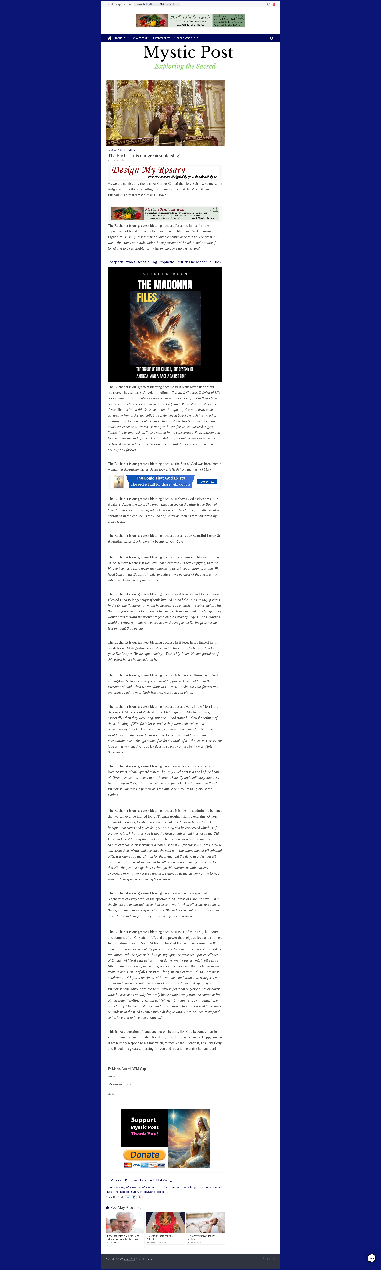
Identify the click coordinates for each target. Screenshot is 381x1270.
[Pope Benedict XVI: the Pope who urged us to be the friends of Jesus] (125, 1214)
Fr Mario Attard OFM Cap (122, 150)
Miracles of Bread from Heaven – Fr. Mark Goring (139, 1180)
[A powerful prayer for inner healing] (205, 1214)
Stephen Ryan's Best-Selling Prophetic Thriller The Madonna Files (165, 262)
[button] (372, 1259)
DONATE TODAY (140, 38)
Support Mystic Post (186, 38)
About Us (120, 38)
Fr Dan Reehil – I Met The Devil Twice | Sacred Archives (158, 6)
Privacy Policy (161, 38)
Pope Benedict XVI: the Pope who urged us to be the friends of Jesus (123, 1239)
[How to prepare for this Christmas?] (165, 1214)
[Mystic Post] (109, 38)
